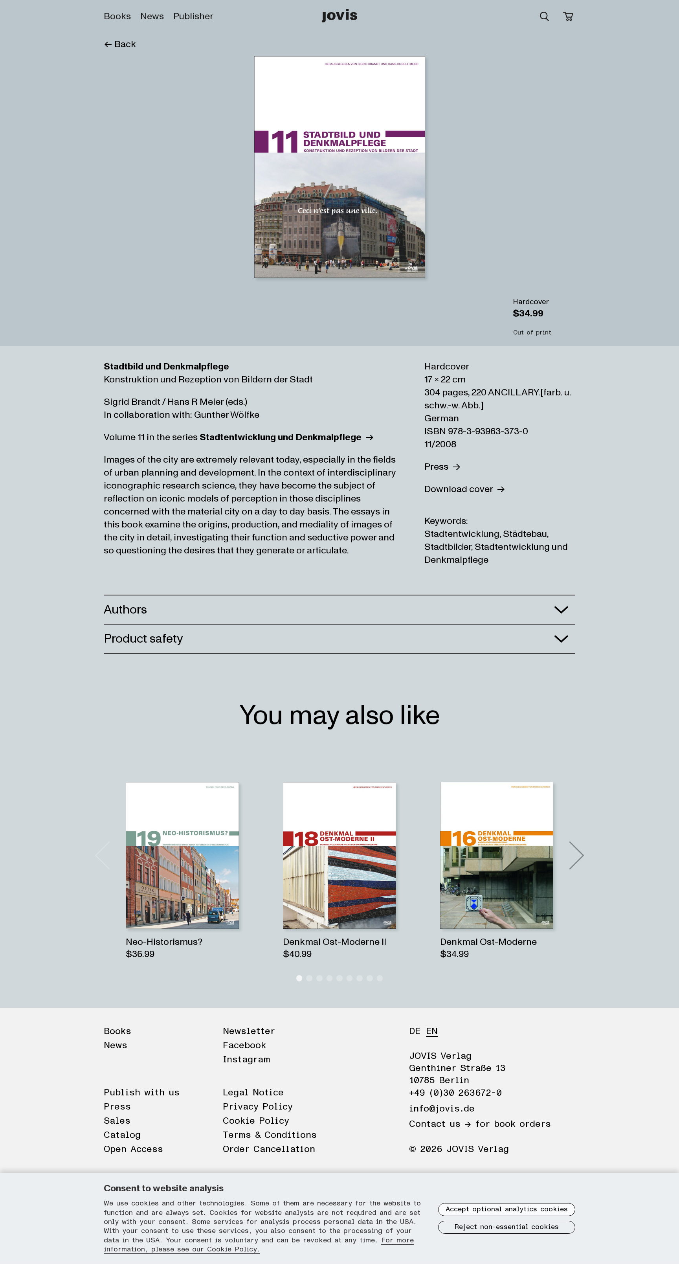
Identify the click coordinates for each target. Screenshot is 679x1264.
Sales (117, 1121)
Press (438, 466)
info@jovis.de (442, 1108)
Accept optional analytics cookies (507, 1209)
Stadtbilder (447, 546)
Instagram (246, 1059)
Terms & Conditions (270, 1135)
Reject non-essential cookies (507, 1227)
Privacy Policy (258, 1107)
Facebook (244, 1045)
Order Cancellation (269, 1149)
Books (117, 16)
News (152, 16)
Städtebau (525, 533)
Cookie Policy (256, 1121)
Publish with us (142, 1092)
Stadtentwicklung (461, 533)
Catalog (122, 1135)
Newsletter (249, 1031)
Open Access (133, 1149)
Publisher (193, 16)
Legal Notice (253, 1092)
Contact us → (440, 1124)
